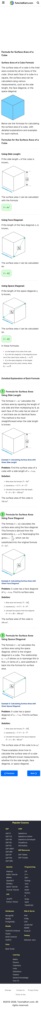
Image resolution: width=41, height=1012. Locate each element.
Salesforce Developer (26, 839)
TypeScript (29, 905)
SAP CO (9, 836)
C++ (26, 874)
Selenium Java (30, 940)
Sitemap (8, 990)
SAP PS (8, 846)
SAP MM (9, 852)
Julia (26, 887)
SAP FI (8, 833)
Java (26, 884)
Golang (27, 881)
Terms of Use (21, 995)
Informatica (22, 846)
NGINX (26, 928)
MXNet (9, 877)
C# (26, 871)
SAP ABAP (10, 849)
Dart (26, 877)
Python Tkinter (12, 902)
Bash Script (10, 949)
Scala (27, 899)
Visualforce (22, 842)
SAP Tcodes (23, 858)
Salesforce (22, 833)
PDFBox (9, 884)
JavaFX (9, 899)
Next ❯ (34, 773)
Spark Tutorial (11, 887)
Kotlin (27, 890)
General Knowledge (20, 978)
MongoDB (9, 915)
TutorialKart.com (24, 3)
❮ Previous (9, 773)
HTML (26, 919)
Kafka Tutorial (11, 874)
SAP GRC (9, 861)
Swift (27, 902)
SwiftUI (8, 940)
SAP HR (9, 839)
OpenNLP (10, 881)
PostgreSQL (10, 922)
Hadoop (9, 871)
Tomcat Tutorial (12, 890)
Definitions (17, 971)
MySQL (8, 919)
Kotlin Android (11, 937)
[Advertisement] (20, 28)
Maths (15, 959)
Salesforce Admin (25, 836)
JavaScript (28, 925)
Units (15, 968)
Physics (16, 962)
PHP (25, 915)
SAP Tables (22, 855)
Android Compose (12, 931)
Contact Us (20, 990)
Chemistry (17, 965)
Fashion (16, 975)
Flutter (8, 934)
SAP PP (8, 855)
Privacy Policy (33, 990)
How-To (16, 981)
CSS (25, 922)
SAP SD (9, 842)
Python (27, 893)
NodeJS (27, 931)
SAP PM (9, 858)
